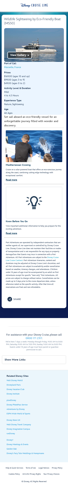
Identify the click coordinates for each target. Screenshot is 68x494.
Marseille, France (12, 67)
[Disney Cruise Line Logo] (34, 5)
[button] (14, 299)
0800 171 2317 (34, 338)
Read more (11, 179)
